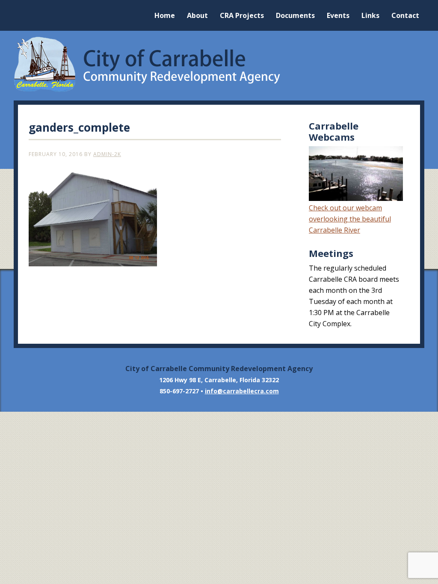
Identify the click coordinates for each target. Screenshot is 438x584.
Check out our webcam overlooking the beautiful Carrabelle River (350, 219)
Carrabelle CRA (219, 64)
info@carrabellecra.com (242, 391)
